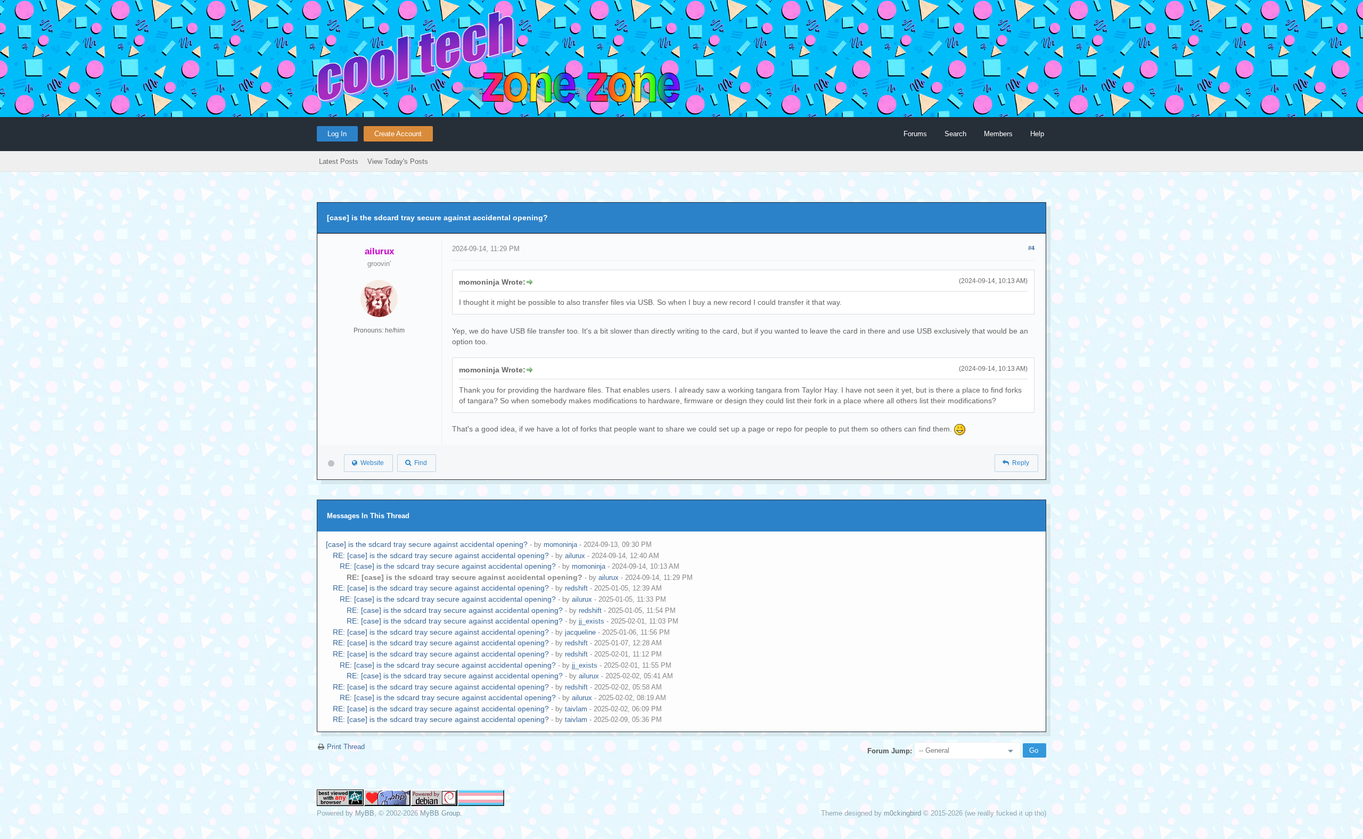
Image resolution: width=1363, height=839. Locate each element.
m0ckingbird (902, 813)
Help (1037, 134)
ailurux (575, 556)
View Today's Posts (397, 161)
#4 (1031, 248)
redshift (576, 588)
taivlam (576, 709)
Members (998, 134)
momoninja (560, 545)
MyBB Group (440, 813)
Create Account (398, 134)
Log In (337, 134)
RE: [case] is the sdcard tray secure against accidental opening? (441, 555)
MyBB (364, 813)
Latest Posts (338, 161)
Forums (915, 134)
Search (955, 134)
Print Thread (346, 747)
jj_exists (591, 621)
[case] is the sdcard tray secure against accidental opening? (427, 544)
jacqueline (580, 632)
